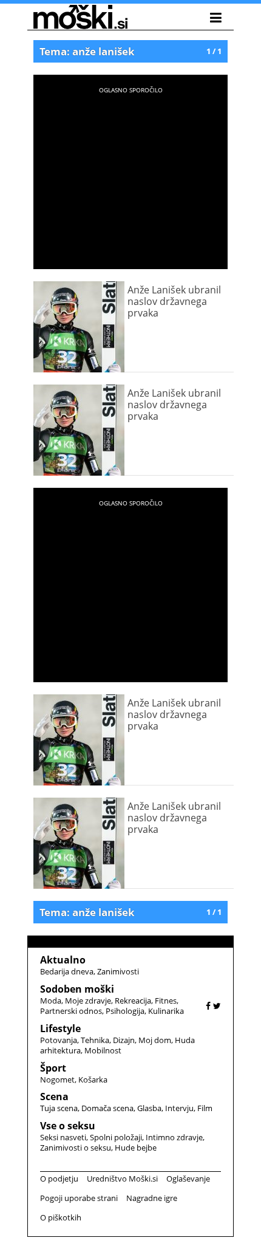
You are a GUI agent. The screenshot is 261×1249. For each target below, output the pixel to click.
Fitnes (166, 1000)
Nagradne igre (151, 1198)
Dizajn (124, 1040)
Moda (50, 1000)
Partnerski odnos (71, 1010)
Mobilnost (102, 1050)
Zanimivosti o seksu (75, 1147)
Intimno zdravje (174, 1137)
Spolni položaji (116, 1137)
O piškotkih (60, 1217)
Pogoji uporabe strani (79, 1198)
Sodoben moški (77, 989)
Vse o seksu (67, 1125)
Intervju (179, 1108)
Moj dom (154, 1040)
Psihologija (125, 1010)
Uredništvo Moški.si (122, 1178)
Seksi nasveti (63, 1137)
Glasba (149, 1108)
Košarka (92, 1079)
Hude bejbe (136, 1147)
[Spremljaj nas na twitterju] (217, 1005)
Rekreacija (133, 1000)
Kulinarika (166, 1010)
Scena (54, 1096)
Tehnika (95, 1040)
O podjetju (59, 1178)
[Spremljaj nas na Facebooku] (208, 1005)
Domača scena (107, 1108)
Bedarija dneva (66, 971)
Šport (53, 1068)
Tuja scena (59, 1108)
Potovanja (58, 1040)
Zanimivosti (118, 971)
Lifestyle (60, 1028)
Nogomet (57, 1079)
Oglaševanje (188, 1178)
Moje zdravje (88, 1000)
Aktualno (63, 960)
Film (204, 1108)
